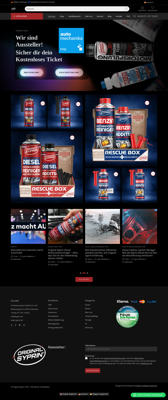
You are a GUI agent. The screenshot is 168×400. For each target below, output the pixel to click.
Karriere (100, 16)
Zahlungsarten (53, 324)
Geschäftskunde (69, 72)
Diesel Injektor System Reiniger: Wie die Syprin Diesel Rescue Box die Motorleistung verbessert (102, 253)
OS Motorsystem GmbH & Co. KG (24, 305)
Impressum (52, 312)
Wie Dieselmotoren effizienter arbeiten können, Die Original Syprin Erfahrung (64, 253)
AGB (50, 305)
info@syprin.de (17, 316)
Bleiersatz (89, 328)
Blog (109, 16)
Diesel (87, 305)
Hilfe (124, 241)
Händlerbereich (74, 16)
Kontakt (119, 16)
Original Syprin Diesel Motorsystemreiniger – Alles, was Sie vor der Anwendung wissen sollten (26, 254)
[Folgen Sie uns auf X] (11, 325)
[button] (148, 395)
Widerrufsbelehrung (56, 320)
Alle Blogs (84, 279)
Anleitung (15, 247)
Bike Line (88, 312)
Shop (62, 16)
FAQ (128, 16)
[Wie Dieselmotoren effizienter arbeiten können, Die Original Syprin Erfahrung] (65, 226)
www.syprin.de (17, 320)
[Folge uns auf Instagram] (24, 325)
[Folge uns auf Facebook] (16, 325)
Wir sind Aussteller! (29, 41)
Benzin (88, 308)
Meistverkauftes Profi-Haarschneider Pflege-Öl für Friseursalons (137, 247)
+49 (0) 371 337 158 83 (146, 16)
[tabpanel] (28, 239)
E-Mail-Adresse (90, 345)
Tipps (23, 247)
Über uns (88, 16)
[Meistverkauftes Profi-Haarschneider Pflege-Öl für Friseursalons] (139, 223)
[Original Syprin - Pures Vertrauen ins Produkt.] (13, 8)
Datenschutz (53, 308)
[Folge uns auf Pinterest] (20, 325)
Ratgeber (62, 247)
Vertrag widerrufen (55, 328)
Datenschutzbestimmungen (114, 358)
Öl (86, 324)
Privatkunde (31, 72)
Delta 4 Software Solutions (146, 386)
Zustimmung (90, 356)
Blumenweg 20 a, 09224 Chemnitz (24, 309)
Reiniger (88, 320)
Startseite (51, 16)
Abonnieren (92, 370)
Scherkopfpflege (91, 316)
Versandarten (53, 316)
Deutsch (150, 2)
